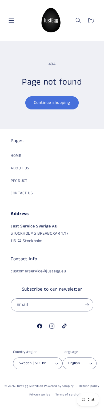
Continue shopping (52, 103)
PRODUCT (19, 181)
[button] (11, 20)
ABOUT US (20, 168)
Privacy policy (39, 395)
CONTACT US (22, 193)
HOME (16, 155)
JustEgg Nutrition (30, 386)
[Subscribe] (87, 304)
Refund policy (89, 386)
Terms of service (67, 395)
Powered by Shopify (59, 386)
